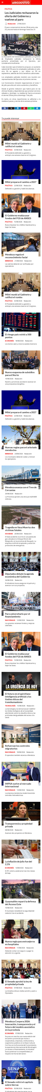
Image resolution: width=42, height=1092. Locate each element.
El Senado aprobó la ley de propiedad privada (18, 983)
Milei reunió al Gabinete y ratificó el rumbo (18, 145)
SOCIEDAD (9, 534)
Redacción (12, 24)
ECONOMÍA (9, 341)
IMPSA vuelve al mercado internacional (18, 785)
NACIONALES (10, 620)
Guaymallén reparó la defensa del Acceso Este (20, 903)
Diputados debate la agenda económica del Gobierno (19, 575)
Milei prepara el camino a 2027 (20, 182)
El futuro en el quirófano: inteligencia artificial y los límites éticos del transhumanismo (18, 697)
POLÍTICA (8, 9)
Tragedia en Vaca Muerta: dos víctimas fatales (20, 528)
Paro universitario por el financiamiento (17, 615)
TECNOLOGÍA (10, 706)
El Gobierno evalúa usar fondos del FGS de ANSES (18, 217)
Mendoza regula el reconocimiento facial (16, 256)
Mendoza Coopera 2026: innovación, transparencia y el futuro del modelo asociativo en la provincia (20, 1025)
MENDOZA (9, 261)
